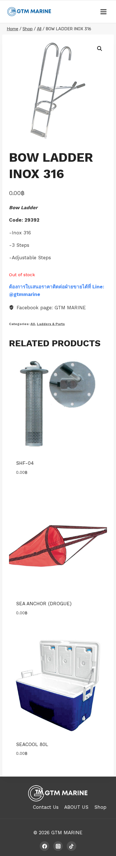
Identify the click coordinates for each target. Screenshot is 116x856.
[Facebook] (44, 846)
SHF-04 (25, 463)
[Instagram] (58, 846)
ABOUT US (76, 807)
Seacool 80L (32, 744)
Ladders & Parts (51, 324)
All (32, 324)
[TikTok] (71, 846)
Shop (100, 807)
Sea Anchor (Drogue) (44, 603)
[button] (100, 49)
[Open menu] (103, 12)
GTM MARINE (66, 832)
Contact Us (46, 807)
